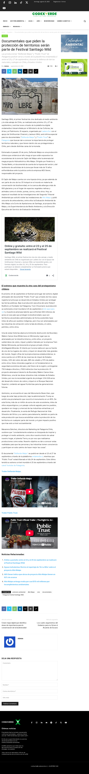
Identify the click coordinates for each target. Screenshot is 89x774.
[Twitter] (26, 2)
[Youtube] (4, 8)
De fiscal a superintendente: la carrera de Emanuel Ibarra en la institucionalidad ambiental (14, 740)
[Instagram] (9, 2)
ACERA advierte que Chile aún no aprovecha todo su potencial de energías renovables (12, 747)
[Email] (25, 71)
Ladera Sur (46, 131)
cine (38, 592)
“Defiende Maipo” (21, 453)
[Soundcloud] (46, 722)
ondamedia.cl (37, 456)
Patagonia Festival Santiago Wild (13, 595)
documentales (47, 592)
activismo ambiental (18, 592)
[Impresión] (30, 71)
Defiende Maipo (27, 137)
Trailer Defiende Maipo (11, 471)
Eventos (9, 32)
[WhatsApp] (14, 71)
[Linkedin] (15, 2)
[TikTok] (21, 2)
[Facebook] (4, 2)
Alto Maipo (46, 197)
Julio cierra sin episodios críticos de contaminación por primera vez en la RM (15, 753)
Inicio (3, 32)
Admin (6, 66)
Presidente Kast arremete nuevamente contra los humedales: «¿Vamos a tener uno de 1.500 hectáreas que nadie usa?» (15, 734)
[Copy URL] (36, 71)
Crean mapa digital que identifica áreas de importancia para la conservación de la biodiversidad (14, 625)
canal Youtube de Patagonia (13, 465)
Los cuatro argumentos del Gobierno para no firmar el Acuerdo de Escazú (47, 625)
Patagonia (6, 140)
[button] (84, 21)
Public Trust (42, 137)
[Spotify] (51, 722)
